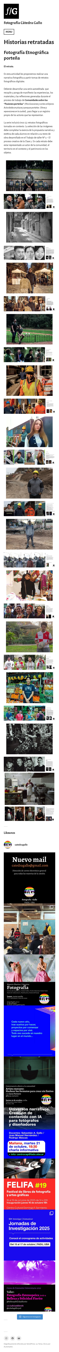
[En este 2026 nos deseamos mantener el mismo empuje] (29, 1030)
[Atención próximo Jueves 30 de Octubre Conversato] (29, 1082)
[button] (29, 183)
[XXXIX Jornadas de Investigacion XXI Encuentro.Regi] (29, 1235)
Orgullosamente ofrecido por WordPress (19, 1344)
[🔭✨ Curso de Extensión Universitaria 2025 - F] (29, 1286)
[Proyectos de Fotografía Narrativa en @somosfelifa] (29, 1184)
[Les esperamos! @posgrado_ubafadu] (29, 1133)
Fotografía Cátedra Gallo (23, 23)
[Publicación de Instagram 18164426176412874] (29, 979)
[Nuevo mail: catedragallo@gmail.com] (29, 877)
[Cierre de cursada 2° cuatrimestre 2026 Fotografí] (29, 928)
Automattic (8, 1347)
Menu (9, 32)
